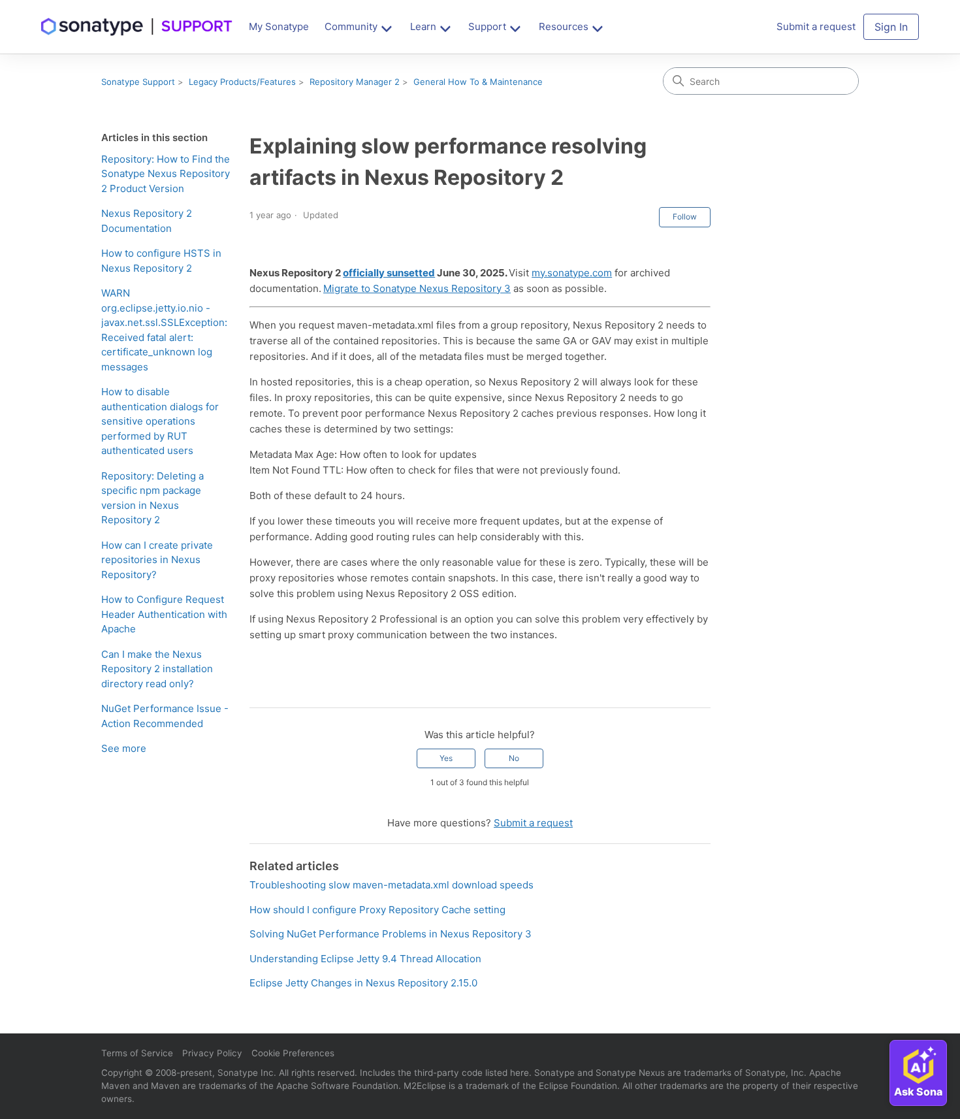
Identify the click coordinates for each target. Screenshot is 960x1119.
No (514, 758)
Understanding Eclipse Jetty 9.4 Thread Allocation (365, 958)
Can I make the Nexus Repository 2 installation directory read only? (157, 669)
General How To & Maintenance (478, 81)
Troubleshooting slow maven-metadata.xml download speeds (391, 885)
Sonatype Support (138, 81)
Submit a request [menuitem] (816, 26)
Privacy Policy (212, 1053)
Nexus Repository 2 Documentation (146, 221)
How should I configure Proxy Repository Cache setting (377, 909)
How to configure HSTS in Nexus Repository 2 (161, 260)
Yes (446, 758)
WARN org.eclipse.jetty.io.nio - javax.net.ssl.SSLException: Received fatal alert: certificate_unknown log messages (164, 330)
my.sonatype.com (572, 273)
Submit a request (533, 823)
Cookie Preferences (292, 1053)
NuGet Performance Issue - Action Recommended (165, 716)
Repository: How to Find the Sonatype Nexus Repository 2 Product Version (165, 174)
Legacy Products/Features (242, 81)
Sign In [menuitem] (891, 26)
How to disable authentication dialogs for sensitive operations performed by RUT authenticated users (160, 421)
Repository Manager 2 (355, 81)
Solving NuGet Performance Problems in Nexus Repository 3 (390, 934)
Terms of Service (137, 1053)
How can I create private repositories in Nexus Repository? (157, 560)
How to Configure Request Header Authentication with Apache (164, 614)
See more (123, 748)
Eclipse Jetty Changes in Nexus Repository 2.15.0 (363, 983)
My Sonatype (279, 26)
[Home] (137, 27)
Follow (685, 216)
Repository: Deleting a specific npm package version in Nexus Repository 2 (152, 498)
